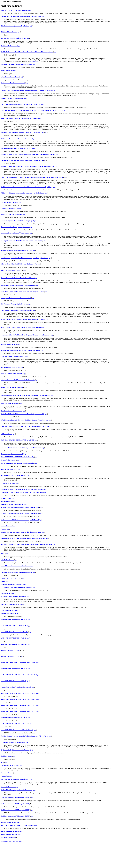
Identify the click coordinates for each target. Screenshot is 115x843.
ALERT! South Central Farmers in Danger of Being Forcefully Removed (23, 319)
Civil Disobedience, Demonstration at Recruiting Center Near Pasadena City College (26, 187)
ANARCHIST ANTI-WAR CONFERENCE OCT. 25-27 (18, 662)
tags (29, 10)
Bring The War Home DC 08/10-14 (11, 270)
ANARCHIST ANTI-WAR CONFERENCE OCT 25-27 (18, 693)
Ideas (2, 762)
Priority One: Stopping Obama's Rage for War (15, 26)
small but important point (8, 822)
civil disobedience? (6, 501)
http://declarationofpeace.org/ (10, 208)
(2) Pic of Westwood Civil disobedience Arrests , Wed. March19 (20, 513)
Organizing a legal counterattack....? (12, 454)
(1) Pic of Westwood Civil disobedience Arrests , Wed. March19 (20, 507)
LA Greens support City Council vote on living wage (17, 221)
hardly (3, 581)
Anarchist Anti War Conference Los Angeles (14, 632)
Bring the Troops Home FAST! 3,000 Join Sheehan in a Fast (19, 264)
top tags (16, 841)
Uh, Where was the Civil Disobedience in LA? (15, 779)
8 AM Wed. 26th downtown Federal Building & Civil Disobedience (21, 448)
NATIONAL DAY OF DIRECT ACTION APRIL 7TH (17, 440)
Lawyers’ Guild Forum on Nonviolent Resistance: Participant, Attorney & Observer (26, 90)
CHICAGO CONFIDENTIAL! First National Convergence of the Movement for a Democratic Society (32, 177)
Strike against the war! (8, 610)
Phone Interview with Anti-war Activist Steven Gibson (17, 278)
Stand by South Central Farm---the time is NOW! (16, 298)
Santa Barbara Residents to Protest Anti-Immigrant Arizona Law (21, 104)
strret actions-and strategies (9, 834)
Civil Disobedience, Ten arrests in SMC (13, 356)
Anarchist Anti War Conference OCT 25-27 (14, 717)
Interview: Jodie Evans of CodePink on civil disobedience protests (21, 327)
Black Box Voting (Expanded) (10, 403)
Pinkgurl (3, 529)
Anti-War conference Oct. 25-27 (10, 650)
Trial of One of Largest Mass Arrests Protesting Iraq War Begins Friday (22, 193)
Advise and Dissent (6, 434)
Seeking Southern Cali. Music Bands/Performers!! (16, 687)
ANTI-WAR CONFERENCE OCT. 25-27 (13, 626)
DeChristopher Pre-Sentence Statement (13, 83)
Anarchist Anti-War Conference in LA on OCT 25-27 (17, 730)
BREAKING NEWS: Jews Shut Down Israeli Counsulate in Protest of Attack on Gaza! (27, 166)
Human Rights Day (6, 70)
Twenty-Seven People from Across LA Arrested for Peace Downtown (22, 492)
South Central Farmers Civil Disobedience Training (16, 310)
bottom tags (22, 841)
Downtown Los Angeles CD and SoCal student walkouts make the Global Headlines (26, 544)
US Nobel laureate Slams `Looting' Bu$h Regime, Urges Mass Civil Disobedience (25, 395)
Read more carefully (7, 837)
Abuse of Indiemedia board (9, 469)
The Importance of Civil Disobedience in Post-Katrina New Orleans (21, 241)
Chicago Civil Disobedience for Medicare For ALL (16, 148)
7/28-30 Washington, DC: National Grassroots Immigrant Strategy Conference (24, 258)
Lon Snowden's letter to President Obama (13, 38)
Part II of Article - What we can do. (11, 411)
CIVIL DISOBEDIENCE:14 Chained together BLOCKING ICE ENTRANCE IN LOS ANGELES (31, 110)
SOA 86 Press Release (7, 560)
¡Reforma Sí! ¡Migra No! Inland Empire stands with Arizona (19, 118)
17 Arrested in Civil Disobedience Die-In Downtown (16, 587)
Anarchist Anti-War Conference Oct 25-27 (13, 681)
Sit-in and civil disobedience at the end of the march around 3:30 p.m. (22, 489)
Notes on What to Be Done (9, 344)
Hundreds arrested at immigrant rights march (15, 227)
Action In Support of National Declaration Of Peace (16, 250)
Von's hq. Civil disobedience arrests (11, 373)
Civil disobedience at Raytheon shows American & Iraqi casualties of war (23, 538)
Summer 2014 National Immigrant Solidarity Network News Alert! (21, 16)
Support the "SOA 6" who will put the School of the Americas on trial (22, 160)
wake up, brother (6, 498)
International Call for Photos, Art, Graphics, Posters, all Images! (20, 350)
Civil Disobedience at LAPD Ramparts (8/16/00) (15, 797)
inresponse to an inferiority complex (11, 584)
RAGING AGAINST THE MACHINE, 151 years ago (17, 825)
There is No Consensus (8, 787)
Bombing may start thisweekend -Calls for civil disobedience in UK (21, 532)
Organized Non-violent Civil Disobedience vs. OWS (16, 64)
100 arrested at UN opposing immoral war (13, 596)
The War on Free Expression (9, 202)
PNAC (3, 553)
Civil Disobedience (6, 756)
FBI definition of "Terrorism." (10, 765)
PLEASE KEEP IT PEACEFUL (11, 578)
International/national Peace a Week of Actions (15, 233)
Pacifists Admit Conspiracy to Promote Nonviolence (16, 790)
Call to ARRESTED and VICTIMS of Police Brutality (17, 457)
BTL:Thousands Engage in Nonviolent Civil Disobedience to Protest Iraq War (24, 420)
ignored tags (4, 841)
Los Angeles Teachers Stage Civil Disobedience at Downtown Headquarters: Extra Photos (28, 154)
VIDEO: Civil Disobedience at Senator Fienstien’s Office (18, 285)
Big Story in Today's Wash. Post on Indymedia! (15, 750)
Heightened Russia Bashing (9, 32)
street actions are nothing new (10, 831)
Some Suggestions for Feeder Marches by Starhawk (16, 572)
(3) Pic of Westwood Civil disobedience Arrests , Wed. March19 (20, 520)
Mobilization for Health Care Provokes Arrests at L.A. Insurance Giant (22, 132)
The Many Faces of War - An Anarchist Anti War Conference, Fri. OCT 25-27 (24, 736)
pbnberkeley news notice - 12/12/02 (11, 604)
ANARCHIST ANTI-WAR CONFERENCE (14, 724)
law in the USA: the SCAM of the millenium (14, 10)
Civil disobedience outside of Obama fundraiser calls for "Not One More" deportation (27, 52)
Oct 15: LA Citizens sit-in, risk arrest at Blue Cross (16, 139)
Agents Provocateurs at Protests (10, 77)
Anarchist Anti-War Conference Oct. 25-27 (14, 619)
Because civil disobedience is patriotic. (12, 504)
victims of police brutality (8, 460)
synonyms (11, 841)
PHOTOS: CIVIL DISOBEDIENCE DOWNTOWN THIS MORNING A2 (23, 426)
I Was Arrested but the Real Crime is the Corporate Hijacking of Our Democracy (25, 335)
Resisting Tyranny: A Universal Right (12, 98)
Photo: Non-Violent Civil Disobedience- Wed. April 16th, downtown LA (22, 414)
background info (6, 593)
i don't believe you (6, 526)
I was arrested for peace (8, 483)
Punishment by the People (9, 46)
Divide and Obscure (7, 773)
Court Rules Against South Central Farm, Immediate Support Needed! (22, 292)
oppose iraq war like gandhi (9, 613)
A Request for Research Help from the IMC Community (18, 380)
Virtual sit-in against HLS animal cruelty (13, 742)
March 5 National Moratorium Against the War (15, 566)
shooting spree (34, 61)
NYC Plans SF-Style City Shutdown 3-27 (13, 475)
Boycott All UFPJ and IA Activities (11, 214)
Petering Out (5, 776)
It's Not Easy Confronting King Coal (12, 387)
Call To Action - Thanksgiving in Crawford (14, 304)
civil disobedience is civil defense (10, 367)
